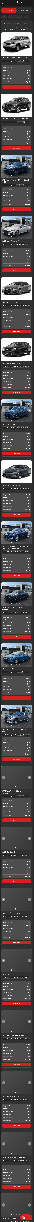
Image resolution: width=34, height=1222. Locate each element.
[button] (17, 3)
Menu (30, 4)
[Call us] (25, 2)
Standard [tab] (10, 10)
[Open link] (20, 61)
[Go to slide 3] (17, 171)
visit (18, 4)
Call (25, 4)
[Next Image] (29, 44)
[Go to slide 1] (15, 54)
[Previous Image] (3, 44)
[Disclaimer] (4, 75)
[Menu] (30, 2)
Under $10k (13, 29)
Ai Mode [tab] (25, 10)
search (21, 4)
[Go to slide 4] (19, 171)
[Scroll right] (31, 17)
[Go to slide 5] (22, 171)
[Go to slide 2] (18, 54)
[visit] (17, 2)
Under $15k (22, 29)
